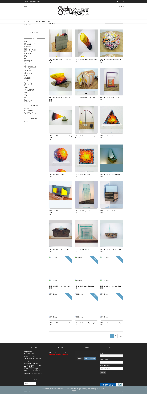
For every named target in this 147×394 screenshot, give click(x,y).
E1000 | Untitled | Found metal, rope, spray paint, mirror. (85, 136)
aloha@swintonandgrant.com (34, 358)
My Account (49, 21)
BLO (25, 55)
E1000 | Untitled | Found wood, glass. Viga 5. (85, 286)
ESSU (25, 65)
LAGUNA (26, 75)
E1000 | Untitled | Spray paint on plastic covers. (86, 59)
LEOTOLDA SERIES (28, 110)
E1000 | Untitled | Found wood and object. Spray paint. (60, 136)
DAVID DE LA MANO (28, 60)
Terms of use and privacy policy (35, 1)
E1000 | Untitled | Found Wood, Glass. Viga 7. (110, 249)
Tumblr (123, 1)
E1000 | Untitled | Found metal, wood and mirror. (111, 174)
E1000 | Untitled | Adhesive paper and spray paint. (110, 60)
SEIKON (25, 97)
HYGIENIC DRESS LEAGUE (30, 67)
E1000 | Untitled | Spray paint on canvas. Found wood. (60, 98)
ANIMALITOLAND (28, 48)
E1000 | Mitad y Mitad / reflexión (107, 211)
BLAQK (25, 57)
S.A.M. (25, 94)
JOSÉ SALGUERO (28, 70)
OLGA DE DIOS (27, 80)
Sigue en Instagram (91, 358)
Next (120, 336)
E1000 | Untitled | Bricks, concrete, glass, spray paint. (60, 60)
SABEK (25, 92)
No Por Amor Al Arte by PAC (30, 114)
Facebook (118, 1)
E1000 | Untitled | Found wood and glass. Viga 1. (111, 323)
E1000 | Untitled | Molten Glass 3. (108, 136)
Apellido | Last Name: (105, 366)
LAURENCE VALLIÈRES (29, 77)
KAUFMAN (26, 72)
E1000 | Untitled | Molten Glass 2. (57, 174)
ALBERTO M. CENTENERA (30, 43)
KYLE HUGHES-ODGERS (29, 74)
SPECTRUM (26, 122)
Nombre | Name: (104, 359)
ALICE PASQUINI (27, 45)
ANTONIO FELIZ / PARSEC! (30, 50)
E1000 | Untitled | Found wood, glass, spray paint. (59, 211)
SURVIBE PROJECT (28, 112)
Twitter (116, 1)
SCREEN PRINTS (28, 109)
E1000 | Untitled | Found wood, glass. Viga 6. (59, 286)
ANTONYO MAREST (28, 52)
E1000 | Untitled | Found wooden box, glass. (59, 249)
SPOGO (25, 99)
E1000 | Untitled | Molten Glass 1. (82, 174)
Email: (101, 353)
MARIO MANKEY (27, 79)
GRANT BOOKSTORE (40, 21)
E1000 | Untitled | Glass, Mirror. (82, 249)
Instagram (121, 1)
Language (120, 6)
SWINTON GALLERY (28, 21)
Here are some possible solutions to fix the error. (60, 353)
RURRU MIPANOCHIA (29, 91)
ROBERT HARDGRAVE (29, 89)
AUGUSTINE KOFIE (28, 53)
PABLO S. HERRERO (28, 82)
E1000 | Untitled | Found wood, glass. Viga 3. (59, 323)
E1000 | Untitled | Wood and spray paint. (109, 97)
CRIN (25, 58)
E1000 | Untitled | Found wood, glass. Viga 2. (85, 323)
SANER (25, 96)
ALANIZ (25, 41)
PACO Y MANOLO (28, 84)
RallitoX (26, 87)
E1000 (50, 62)
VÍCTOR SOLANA (28, 101)
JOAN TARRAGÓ (28, 69)
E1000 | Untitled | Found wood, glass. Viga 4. (110, 286)
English (26, 383)
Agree (74, 391)
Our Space (26, 1)
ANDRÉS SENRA (27, 46)
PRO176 (25, 86)
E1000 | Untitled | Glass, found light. (83, 211)
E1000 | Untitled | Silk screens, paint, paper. (85, 97)
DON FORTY (27, 62)
